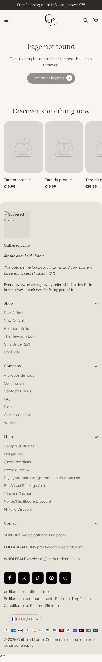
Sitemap (52, 605)
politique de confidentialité (26, 591)
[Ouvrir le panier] (96, 20)
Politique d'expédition (73, 598)
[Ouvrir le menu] (6, 20)
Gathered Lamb (30, 639)
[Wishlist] (3, 657)
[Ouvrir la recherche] (86, 20)
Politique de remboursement (28, 598)
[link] (51, 78)
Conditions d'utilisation (23, 605)
